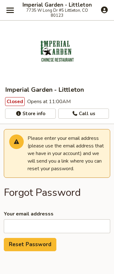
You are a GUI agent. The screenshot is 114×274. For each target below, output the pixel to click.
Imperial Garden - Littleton (57, 5)
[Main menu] (10, 10)
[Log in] (104, 10)
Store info (33, 113)
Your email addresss (29, 213)
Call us (86, 113)
